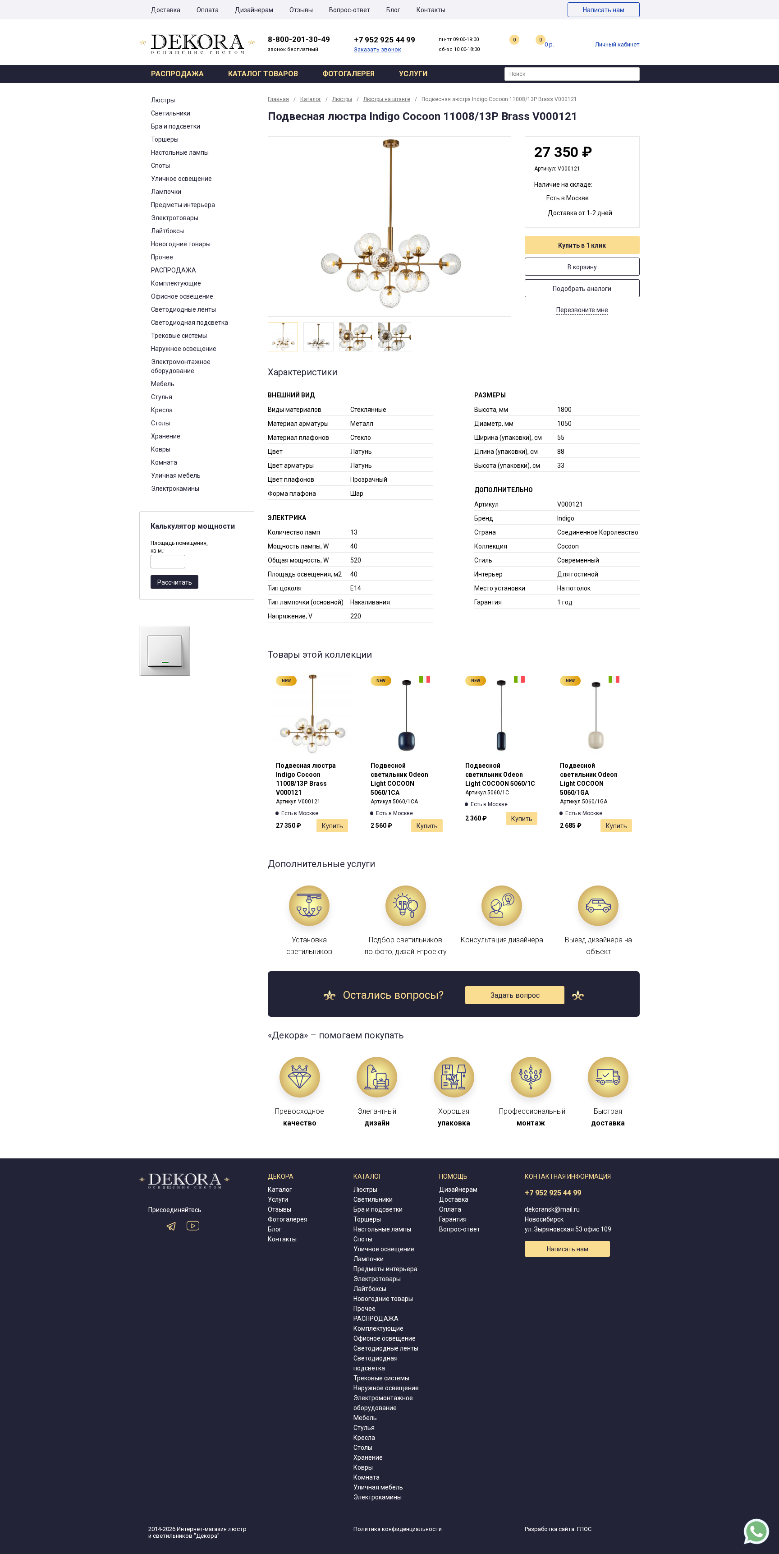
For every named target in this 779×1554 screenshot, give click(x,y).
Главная (278, 99)
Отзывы (301, 10)
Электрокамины (175, 488)
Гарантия (453, 1219)
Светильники (170, 113)
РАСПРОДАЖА (173, 270)
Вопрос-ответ (349, 10)
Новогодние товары (181, 244)
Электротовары (174, 217)
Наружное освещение (183, 348)
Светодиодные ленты (183, 309)
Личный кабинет (617, 44)
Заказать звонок (377, 49)
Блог (393, 10)
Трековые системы (179, 335)
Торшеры (165, 139)
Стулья (161, 397)
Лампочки (166, 191)
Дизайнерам (254, 10)
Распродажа (177, 73)
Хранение (165, 436)
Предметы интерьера (183, 204)
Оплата (208, 10)
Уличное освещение (181, 178)
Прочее (162, 257)
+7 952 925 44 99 (553, 1193)
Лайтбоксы (167, 231)
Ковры (160, 449)
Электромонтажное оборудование (181, 366)
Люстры (163, 100)
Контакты (431, 10)
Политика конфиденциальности (397, 1529)
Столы (160, 423)
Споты (160, 165)
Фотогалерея (348, 73)
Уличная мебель (176, 475)
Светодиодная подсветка (189, 322)
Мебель (162, 383)
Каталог (310, 99)
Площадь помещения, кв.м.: (179, 547)
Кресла (162, 410)
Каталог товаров (263, 73)
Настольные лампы (180, 152)
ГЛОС (584, 1529)
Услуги (413, 73)
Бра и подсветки (175, 126)
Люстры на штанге (386, 99)
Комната (164, 462)
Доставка (165, 10)
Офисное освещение (182, 296)
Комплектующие (176, 283)
